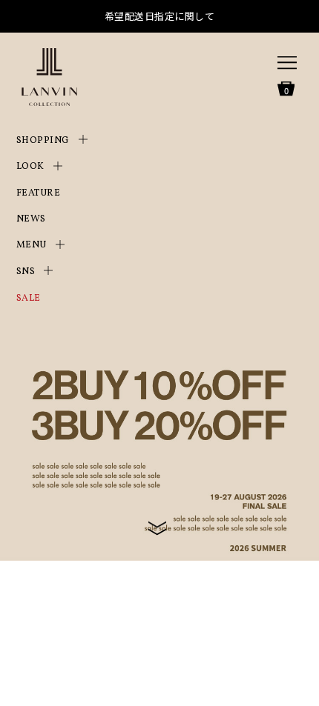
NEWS (31, 219)
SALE (28, 298)
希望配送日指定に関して (160, 16)
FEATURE (38, 193)
